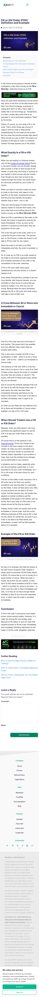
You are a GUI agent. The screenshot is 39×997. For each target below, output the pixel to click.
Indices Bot (19, 828)
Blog (19, 806)
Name (3, 725)
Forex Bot (19, 824)
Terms (19, 766)
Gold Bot (19, 819)
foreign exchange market (20, 163)
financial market (7, 443)
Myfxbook (19, 793)
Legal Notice (19, 779)
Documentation (19, 802)
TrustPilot (19, 797)
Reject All (19, 992)
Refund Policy (19, 775)
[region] (19, 982)
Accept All (19, 987)
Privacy (19, 770)
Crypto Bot (19, 833)
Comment (5, 701)
